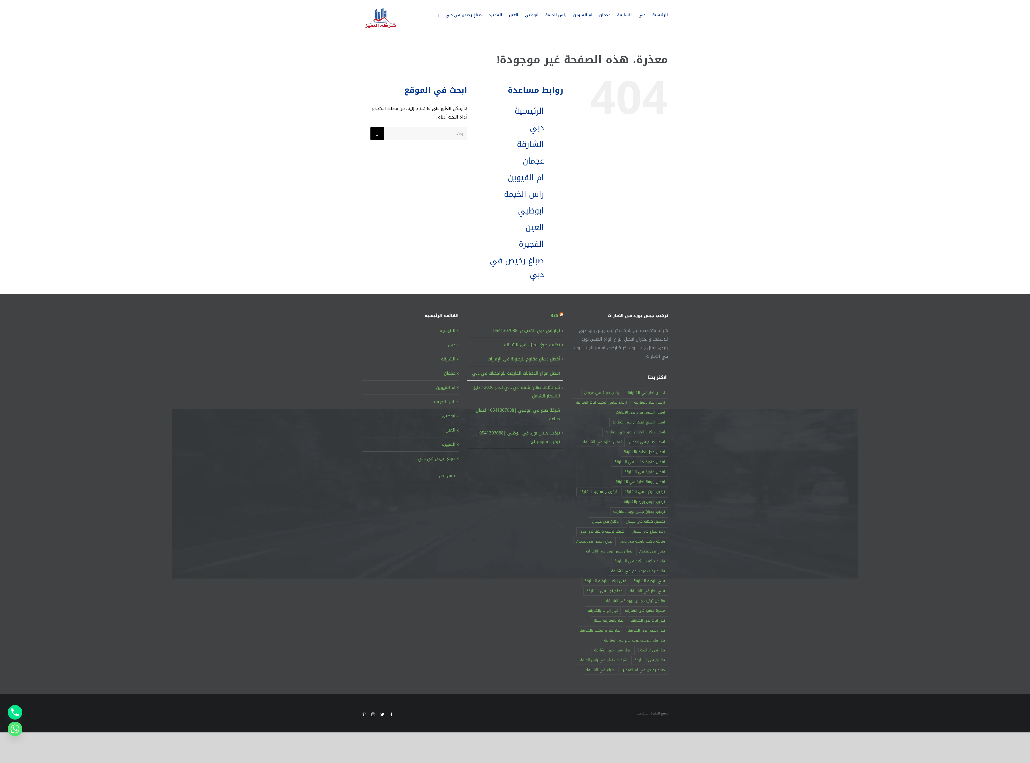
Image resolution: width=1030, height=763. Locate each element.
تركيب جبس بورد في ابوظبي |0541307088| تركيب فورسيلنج (518, 437)
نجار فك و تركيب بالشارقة (600, 630)
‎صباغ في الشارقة (600, 670)
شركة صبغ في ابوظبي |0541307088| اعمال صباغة (518, 414)
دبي (537, 127)
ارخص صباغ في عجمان (602, 392)
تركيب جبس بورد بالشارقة (644, 501)
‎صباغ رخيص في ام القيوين (643, 670)
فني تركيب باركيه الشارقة (605, 581)
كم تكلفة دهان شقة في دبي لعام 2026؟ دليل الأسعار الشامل (516, 391)
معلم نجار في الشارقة (604, 591)
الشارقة (530, 144)
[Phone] (15, 712)
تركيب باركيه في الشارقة (644, 491)
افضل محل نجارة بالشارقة (644, 452)
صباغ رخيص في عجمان (594, 541)
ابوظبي (531, 210)
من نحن (445, 475)
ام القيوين (526, 177)
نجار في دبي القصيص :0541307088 (526, 330)
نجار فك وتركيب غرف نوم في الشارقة (634, 640)
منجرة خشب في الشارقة (645, 610)
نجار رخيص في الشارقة (646, 630)
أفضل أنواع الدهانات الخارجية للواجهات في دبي (516, 373)
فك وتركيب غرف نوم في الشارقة (638, 571)
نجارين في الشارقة (649, 660)
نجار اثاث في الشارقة (648, 620)
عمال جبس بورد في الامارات (609, 551)
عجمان (533, 160)
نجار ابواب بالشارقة (603, 610)
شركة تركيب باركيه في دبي (642, 541)
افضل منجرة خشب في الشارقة (640, 462)
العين (534, 227)
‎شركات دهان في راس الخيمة (603, 660)
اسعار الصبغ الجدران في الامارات (638, 422)
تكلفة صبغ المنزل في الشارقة (532, 345)
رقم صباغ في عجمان (648, 531)
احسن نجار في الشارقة (646, 392)
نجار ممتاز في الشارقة (612, 650)
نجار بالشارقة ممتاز (608, 620)
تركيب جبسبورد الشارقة (598, 491)
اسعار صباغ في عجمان (647, 442)
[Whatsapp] (15, 729)
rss (554, 315)
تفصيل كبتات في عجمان (645, 521)
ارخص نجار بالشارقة (649, 402)
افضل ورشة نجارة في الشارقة (640, 481)
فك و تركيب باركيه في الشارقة (640, 561)
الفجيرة (531, 244)
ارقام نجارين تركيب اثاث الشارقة (601, 402)
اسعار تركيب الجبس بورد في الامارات (635, 432)
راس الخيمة (524, 194)
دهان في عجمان (605, 521)
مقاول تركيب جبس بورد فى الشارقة (635, 600)
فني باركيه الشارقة (649, 581)
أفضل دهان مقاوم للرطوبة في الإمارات (524, 359)
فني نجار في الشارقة (647, 591)
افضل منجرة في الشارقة (644, 472)
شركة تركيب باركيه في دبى (601, 531)
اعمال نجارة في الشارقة (602, 442)
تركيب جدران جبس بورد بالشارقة (639, 511)
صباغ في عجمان (652, 551)
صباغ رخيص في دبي (517, 267)
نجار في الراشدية (651, 650)
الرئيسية (529, 111)
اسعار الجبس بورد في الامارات (640, 412)
